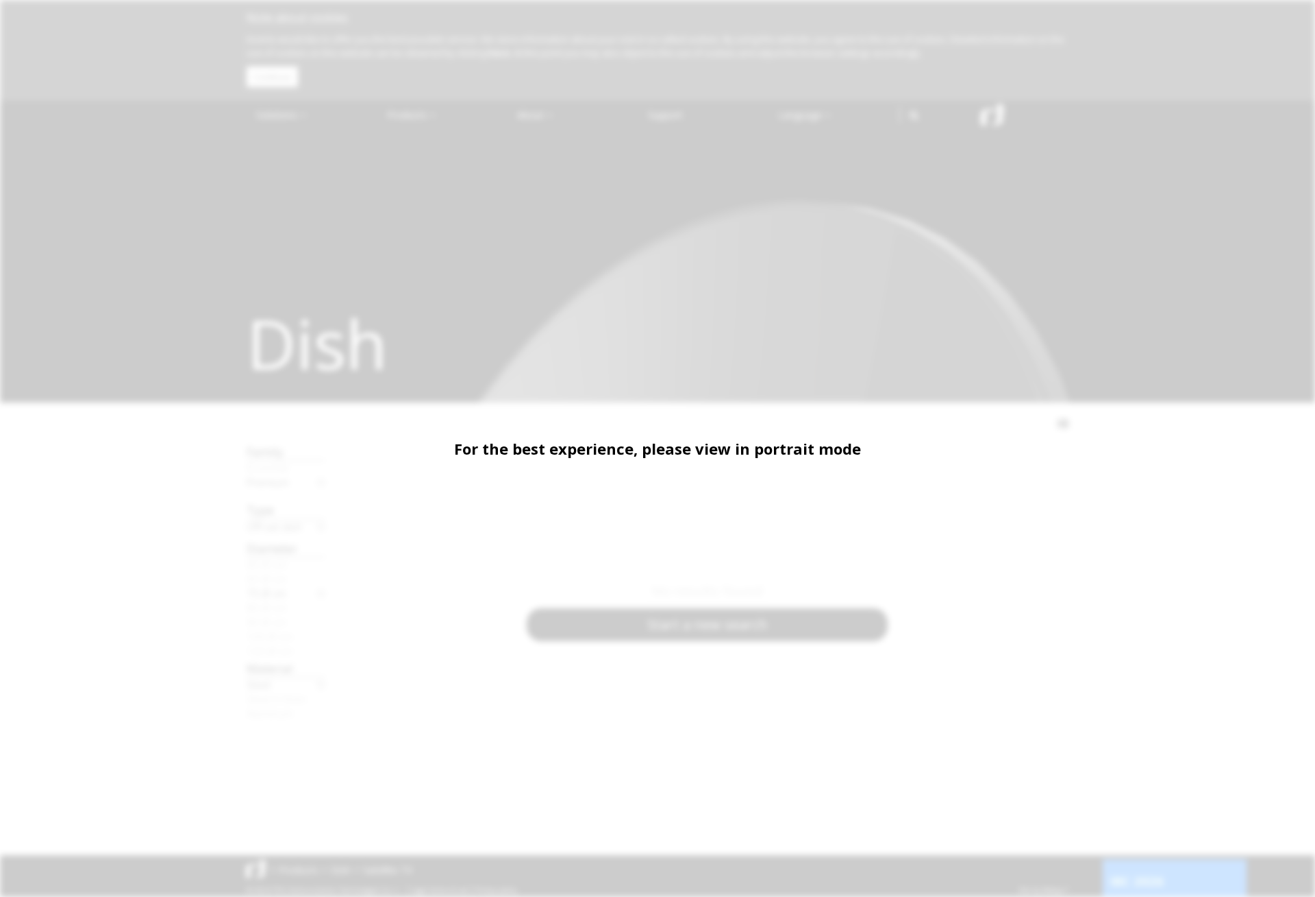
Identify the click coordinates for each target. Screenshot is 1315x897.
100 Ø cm (269, 636)
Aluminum (270, 713)
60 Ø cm (266, 564)
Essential (267, 468)
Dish (341, 869)
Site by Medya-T (1043, 890)
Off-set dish (274, 527)
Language (801, 114)
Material (270, 668)
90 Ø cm (266, 622)
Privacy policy (496, 890)
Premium (268, 482)
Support (665, 114)
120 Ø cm (269, 651)
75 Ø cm (266, 593)
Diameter (272, 548)
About (532, 114)
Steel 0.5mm (276, 699)
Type (260, 510)
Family (265, 451)
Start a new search (707, 624)
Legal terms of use (440, 890)
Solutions (278, 114)
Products (408, 114)
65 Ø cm (266, 579)
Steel (259, 684)
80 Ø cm (266, 607)
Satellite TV (387, 869)
